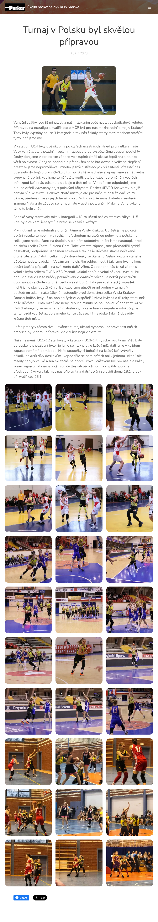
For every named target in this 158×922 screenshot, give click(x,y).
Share (23, 897)
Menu (149, 7)
